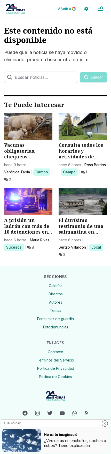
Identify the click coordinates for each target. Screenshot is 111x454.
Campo (42, 172)
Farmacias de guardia (55, 319)
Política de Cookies (55, 376)
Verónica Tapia (17, 172)
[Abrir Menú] (100, 9)
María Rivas (39, 240)
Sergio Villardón (72, 247)
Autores (55, 302)
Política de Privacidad (55, 368)
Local (97, 247)
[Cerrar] (105, 423)
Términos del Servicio (55, 360)
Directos (56, 294)
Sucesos (15, 247)
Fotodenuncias (55, 327)
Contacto (55, 352)
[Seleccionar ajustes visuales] (86, 9)
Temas (55, 310)
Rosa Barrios (95, 165)
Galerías (55, 285)
